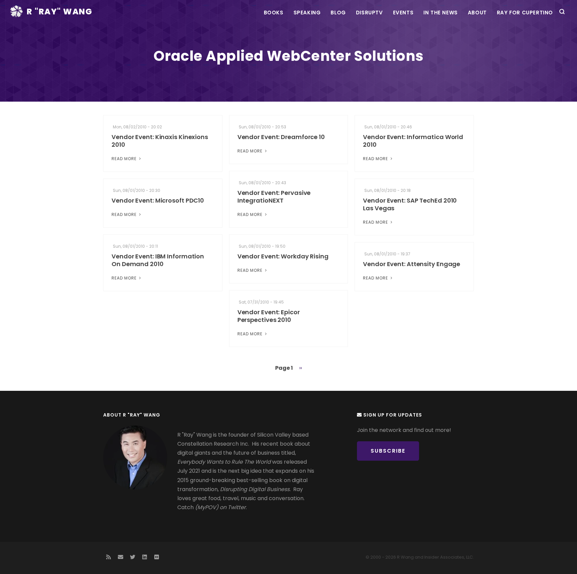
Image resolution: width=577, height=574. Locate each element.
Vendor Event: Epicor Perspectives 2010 (268, 316)
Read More (125, 158)
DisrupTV (369, 12)
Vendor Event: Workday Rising (283, 256)
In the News (440, 12)
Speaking (307, 12)
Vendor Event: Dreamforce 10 (281, 137)
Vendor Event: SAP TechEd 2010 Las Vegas (410, 204)
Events (403, 12)
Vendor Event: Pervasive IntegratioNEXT (274, 197)
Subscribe (388, 451)
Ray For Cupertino (525, 12)
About (477, 12)
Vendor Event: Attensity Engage (411, 264)
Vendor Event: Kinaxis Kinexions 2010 (160, 141)
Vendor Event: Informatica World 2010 (413, 141)
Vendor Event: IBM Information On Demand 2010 (158, 260)
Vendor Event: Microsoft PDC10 (158, 200)
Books (273, 12)
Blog (338, 12)
